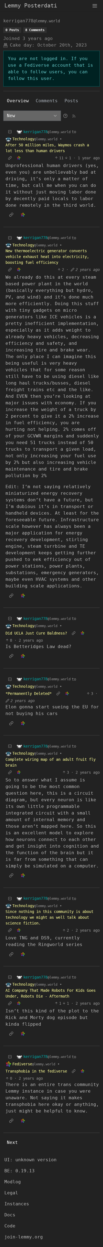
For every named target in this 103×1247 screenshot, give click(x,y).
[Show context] (9, 158)
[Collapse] (9, 132)
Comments (47, 100)
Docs (9, 1215)
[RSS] (74, 115)
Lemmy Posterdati (30, 5)
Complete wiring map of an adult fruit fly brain (50, 762)
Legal (11, 1192)
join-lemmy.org (23, 1237)
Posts (71, 100)
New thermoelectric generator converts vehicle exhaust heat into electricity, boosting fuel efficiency (47, 257)
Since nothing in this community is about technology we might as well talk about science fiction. (49, 917)
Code (9, 1226)
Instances (16, 1203)
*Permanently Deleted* (28, 693)
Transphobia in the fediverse (36, 1071)
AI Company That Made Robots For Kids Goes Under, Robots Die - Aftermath (50, 993)
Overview (18, 100)
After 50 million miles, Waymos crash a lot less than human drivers (47, 148)
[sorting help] (65, 115)
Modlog (12, 1181)
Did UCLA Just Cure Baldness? (36, 633)
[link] (18, 158)
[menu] (95, 5)
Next (12, 1142)
